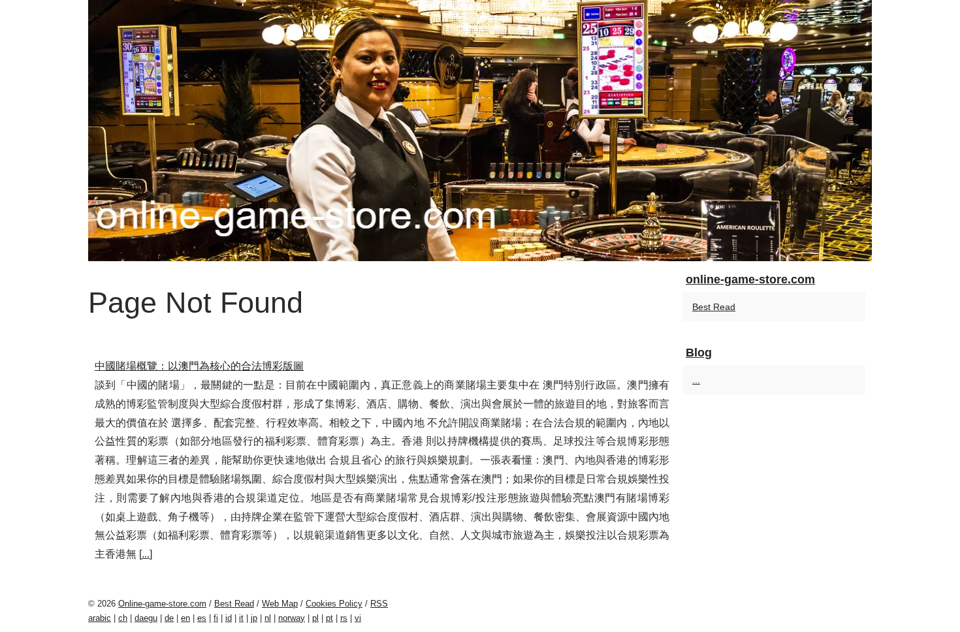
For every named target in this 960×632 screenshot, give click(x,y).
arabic (99, 618)
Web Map (280, 603)
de (169, 618)
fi (216, 618)
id (228, 618)
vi (358, 618)
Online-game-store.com (162, 603)
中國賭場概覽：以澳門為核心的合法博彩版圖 (199, 365)
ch (122, 618)
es (201, 618)
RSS (379, 603)
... (146, 554)
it (241, 618)
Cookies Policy (334, 603)
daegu (146, 618)
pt (329, 618)
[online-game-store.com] (480, 130)
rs (343, 618)
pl (315, 618)
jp (254, 618)
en (185, 618)
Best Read (713, 307)
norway (291, 618)
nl (267, 618)
